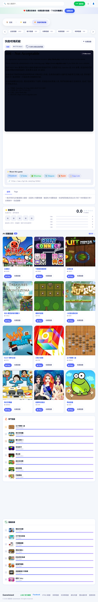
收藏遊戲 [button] (88, 41)
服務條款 (92, 595)
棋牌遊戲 (80, 31)
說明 (8, 192)
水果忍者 (70, 269)
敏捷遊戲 (63, 31)
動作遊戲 (32, 31)
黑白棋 (18, 454)
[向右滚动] (93, 31)
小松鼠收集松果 (72, 313)
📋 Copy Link (75, 176)
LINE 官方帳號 (25, 595)
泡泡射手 (19, 447)
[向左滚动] (5, 31)
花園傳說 (19, 475)
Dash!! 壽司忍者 (9, 358)
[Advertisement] (49, 150)
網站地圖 (74, 595)
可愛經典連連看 (40, 269)
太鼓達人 (7, 269)
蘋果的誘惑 (39, 313)
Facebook (36, 595)
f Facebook (12, 176)
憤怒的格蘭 (19, 529)
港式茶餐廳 (8, 402)
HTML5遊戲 (46, 595)
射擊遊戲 (48, 31)
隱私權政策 (83, 595)
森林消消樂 (19, 461)
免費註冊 (70, 11)
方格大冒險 (39, 358)
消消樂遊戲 (65, 595)
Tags (16, 192)
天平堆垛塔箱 (20, 536)
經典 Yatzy (19, 578)
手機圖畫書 (19, 543)
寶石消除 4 (19, 440)
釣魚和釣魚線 (20, 557)
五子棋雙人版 (71, 358)
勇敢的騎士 (19, 550)
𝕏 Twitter (24, 176)
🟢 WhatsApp (36, 176)
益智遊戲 (15, 31)
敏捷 (7, 47)
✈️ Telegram (49, 176)
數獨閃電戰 (19, 564)
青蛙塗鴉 (70, 402)
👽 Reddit (62, 176)
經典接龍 (19, 468)
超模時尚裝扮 (40, 402)
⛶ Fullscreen (86, 54)
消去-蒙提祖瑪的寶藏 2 (12, 313)
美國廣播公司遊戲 (22, 571)
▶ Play (7, 276)
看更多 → (92, 234)
